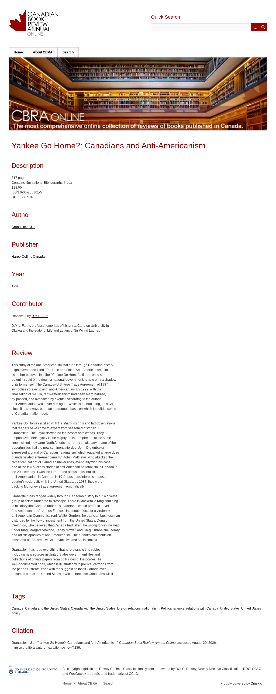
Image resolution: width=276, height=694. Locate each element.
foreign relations (129, 608)
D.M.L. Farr (40, 316)
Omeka (256, 683)
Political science (173, 608)
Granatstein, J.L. (23, 227)
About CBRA (43, 52)
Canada (17, 608)
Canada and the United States (47, 608)
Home (18, 52)
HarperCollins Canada (28, 256)
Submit (263, 27)
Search (68, 52)
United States (230, 608)
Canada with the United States (93, 608)
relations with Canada (202, 608)
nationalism (150, 608)
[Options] (255, 27)
